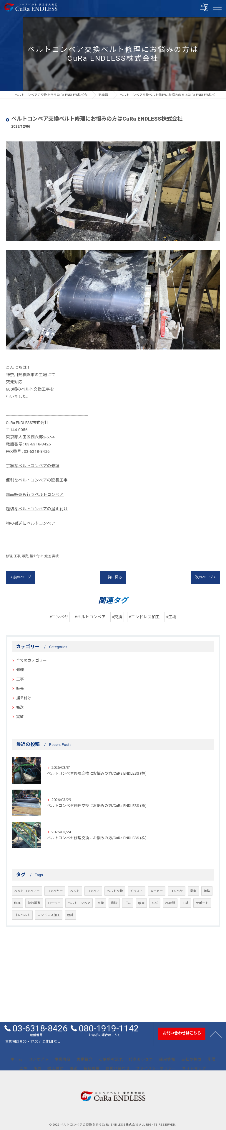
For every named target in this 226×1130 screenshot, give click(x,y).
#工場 (171, 616)
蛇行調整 (34, 903)
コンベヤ (176, 891)
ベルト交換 (115, 891)
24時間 (170, 903)
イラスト (136, 891)
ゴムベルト (22, 915)
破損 (141, 903)
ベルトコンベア (79, 903)
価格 (207, 891)
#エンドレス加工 (144, 616)
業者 (193, 891)
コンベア (93, 891)
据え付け (36, 556)
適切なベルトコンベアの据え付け (37, 508)
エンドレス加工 (48, 915)
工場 (185, 903)
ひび (155, 903)
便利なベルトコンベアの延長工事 (37, 480)
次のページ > (205, 577)
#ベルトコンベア (90, 616)
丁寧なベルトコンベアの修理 (32, 465)
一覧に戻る (113, 577)
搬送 (47, 556)
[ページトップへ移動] (216, 1034)
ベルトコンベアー (27, 891)
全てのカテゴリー (31, 660)
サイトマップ (194, 1068)
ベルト (75, 891)
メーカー (156, 891)
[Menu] (217, 7)
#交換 (117, 616)
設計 (70, 915)
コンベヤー (55, 891)
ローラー (54, 903)
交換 (100, 903)
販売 (25, 556)
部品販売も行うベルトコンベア (35, 494)
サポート (202, 903)
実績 (55, 556)
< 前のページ (20, 577)
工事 (17, 556)
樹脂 (114, 903)
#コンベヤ (58, 616)
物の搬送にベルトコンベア (30, 523)
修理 (9, 556)
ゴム (127, 903)
